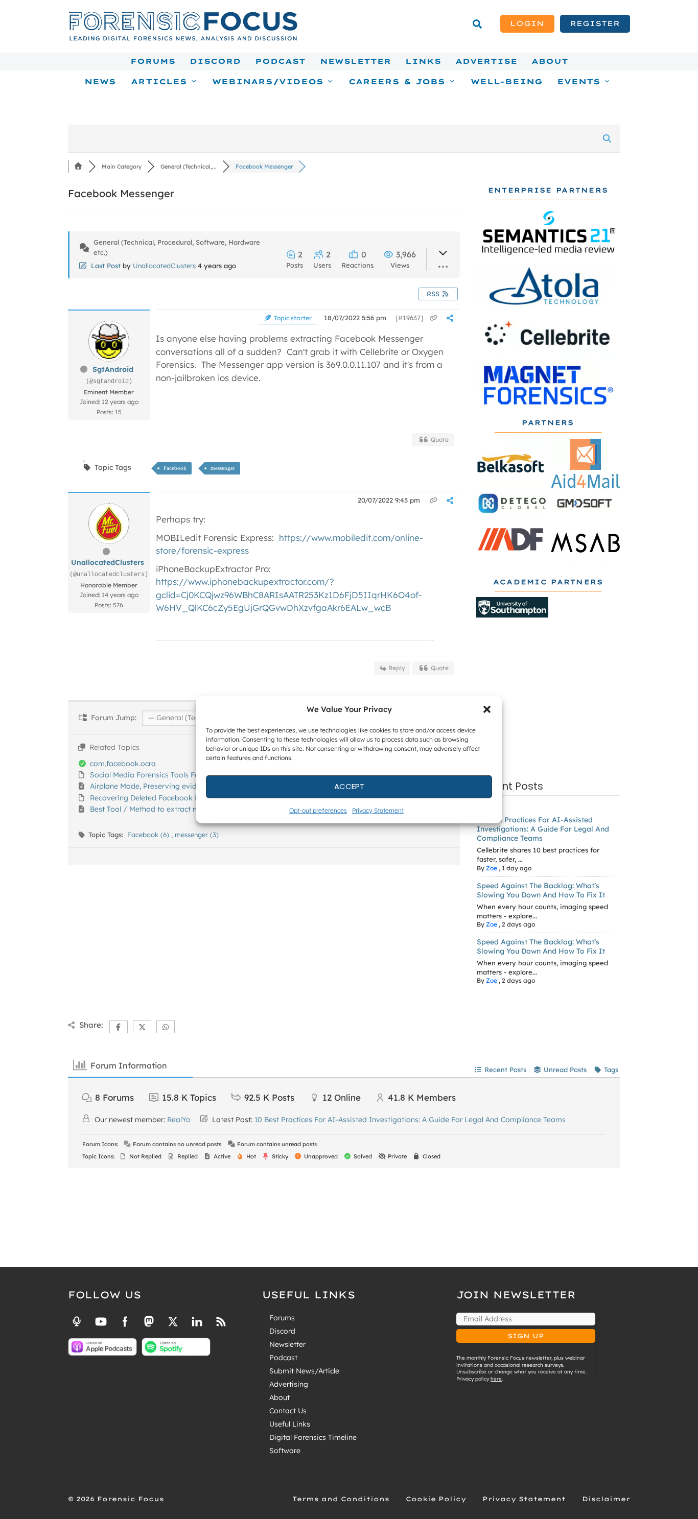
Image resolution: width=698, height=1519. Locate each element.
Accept (349, 786)
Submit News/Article (304, 1370)
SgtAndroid (112, 369)
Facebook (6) (149, 834)
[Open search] (477, 24)
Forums (152, 61)
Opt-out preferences (318, 810)
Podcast (280, 61)
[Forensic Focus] (183, 39)
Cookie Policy (436, 1499)
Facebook (175, 468)
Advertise (486, 61)
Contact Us (288, 1410)
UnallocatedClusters (164, 266)
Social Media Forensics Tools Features (155, 774)
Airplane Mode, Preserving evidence (151, 786)
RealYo (179, 1119)
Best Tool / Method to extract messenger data (169, 809)
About (549, 61)
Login (527, 23)
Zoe (491, 868)
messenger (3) (197, 834)
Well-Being (507, 81)
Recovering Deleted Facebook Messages (159, 797)
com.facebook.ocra (123, 763)
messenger (223, 468)
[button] (487, 709)
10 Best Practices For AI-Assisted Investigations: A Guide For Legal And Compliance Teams (543, 829)
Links (423, 61)
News (100, 81)
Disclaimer (606, 1499)
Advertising (288, 1384)
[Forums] (78, 166)
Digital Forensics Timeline (313, 1437)
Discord (215, 61)
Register (595, 23)
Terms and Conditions (340, 1499)
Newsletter (355, 61)
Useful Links (289, 1424)
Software (284, 1450)
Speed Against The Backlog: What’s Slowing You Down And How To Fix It (541, 890)
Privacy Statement (378, 810)
